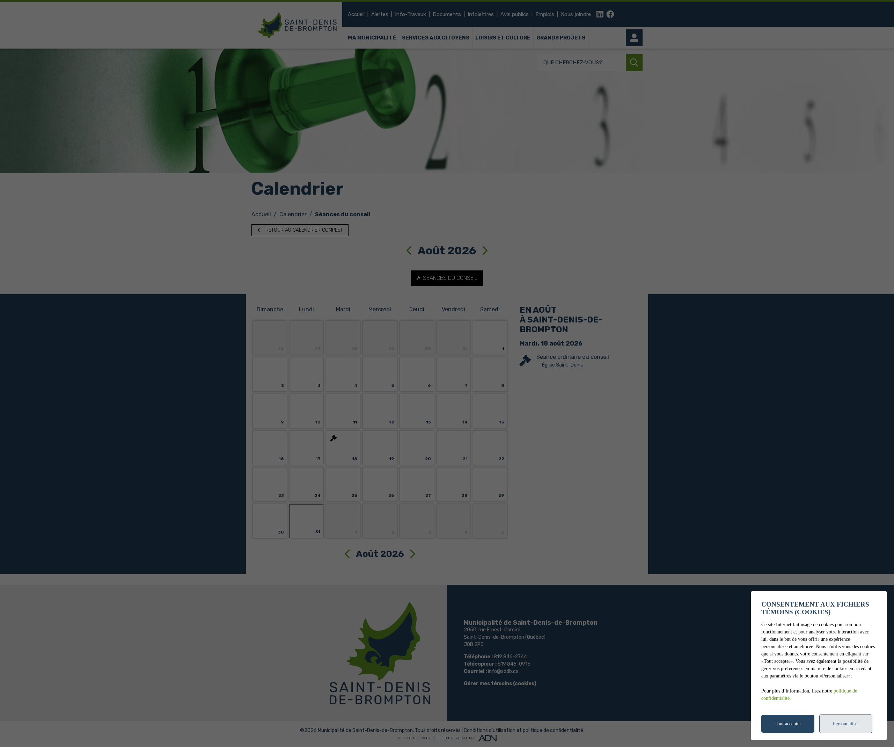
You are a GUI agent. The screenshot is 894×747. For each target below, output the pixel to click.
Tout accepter (788, 723)
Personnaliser (846, 723)
